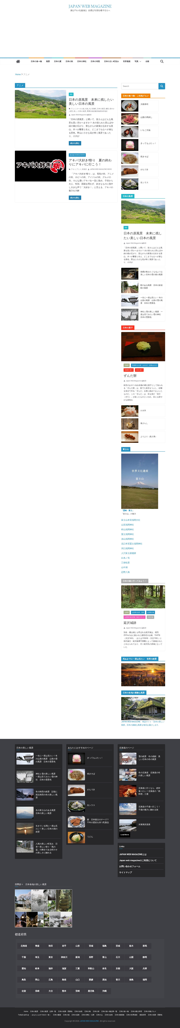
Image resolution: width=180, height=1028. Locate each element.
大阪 (131, 968)
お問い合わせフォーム (129, 866)
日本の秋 (69, 61)
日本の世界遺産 (131, 1015)
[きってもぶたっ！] (129, 145)
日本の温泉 (75, 1015)
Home (26, 1011)
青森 (37, 946)
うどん (90, 836)
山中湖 (124, 567)
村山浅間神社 (127, 529)
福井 (51, 968)
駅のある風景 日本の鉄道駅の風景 (151, 286)
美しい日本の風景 (80, 111)
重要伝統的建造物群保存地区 (97, 111)
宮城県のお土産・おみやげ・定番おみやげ (144, 365)
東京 (51, 957)
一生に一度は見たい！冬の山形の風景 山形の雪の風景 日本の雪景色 (151, 300)
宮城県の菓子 (129, 370)
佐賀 (24, 991)
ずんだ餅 (130, 376)
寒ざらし (144, 423)
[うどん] (76, 837)
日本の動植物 (119, 1015)
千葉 (24, 957)
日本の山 (99, 1015)
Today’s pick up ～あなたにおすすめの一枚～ (34, 1015)
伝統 (86, 109)
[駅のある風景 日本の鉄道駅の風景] (129, 287)
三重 (78, 968)
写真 (136, 61)
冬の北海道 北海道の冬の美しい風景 (149, 774)
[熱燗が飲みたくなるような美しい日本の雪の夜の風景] (129, 274)
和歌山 (91, 968)
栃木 (131, 946)
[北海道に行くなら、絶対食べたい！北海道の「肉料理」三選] (127, 792)
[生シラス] (129, 184)
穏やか (112, 109)
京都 (118, 968)
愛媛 (91, 979)
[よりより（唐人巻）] (129, 437)
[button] (139, 61)
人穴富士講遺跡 (128, 553)
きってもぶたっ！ (148, 143)
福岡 (145, 979)
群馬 (145, 946)
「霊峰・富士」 (127, 510)
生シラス (144, 182)
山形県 (127, 612)
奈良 (104, 968)
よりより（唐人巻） (148, 436)
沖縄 (104, 991)
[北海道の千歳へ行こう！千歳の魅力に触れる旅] (127, 809)
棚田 (107, 109)
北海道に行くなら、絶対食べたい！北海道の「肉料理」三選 (149, 791)
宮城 (91, 946)
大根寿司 (144, 104)
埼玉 (37, 957)
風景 (48, 61)
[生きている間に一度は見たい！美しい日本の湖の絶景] (25, 830)
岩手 (64, 946)
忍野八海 (125, 572)
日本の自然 (78, 1011)
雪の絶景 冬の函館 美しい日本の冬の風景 (149, 758)
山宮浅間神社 (127, 524)
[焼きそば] (129, 158)
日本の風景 (101, 109)
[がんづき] (129, 171)
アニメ (73, 109)
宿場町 (93, 109)
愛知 (24, 968)
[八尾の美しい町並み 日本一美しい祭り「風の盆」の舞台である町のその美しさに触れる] (25, 849)
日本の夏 (57, 61)
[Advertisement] (90, 37)
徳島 (131, 979)
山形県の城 (150, 612)
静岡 (145, 957)
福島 (104, 946)
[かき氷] (129, 411)
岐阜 (37, 968)
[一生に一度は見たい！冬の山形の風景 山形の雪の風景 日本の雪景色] (129, 301)
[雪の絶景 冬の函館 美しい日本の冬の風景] (127, 759)
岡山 (37, 979)
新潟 (78, 957)
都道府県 (143, 1015)
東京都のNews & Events (77, 155)
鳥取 (24, 979)
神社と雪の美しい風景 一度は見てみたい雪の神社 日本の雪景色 (151, 314)
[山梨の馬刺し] (129, 119)
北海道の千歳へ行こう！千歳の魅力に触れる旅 (149, 808)
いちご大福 (145, 130)
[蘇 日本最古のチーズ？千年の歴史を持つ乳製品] (76, 822)
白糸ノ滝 (125, 558)
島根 (64, 979)
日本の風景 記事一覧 (48, 1011)
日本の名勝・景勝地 (65, 1011)
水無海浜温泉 (144, 824)
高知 (104, 979)
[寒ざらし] (129, 424)
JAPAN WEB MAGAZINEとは (133, 854)
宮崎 (78, 991)
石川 (118, 957)
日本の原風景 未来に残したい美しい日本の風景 (143, 235)
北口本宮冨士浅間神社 (131, 543)
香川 (118, 979)
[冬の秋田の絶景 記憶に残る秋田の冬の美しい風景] (25, 795)
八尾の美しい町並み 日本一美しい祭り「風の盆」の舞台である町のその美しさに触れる (46, 848)
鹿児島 (91, 991)
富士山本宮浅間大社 (130, 520)
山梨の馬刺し (146, 117)
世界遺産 (126, 61)
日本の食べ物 (36, 61)
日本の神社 (81, 61)
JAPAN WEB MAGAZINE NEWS (101, 169)
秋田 (51, 946)
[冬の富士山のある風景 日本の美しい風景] (25, 813)
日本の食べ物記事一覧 (109, 1011)
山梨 (131, 957)
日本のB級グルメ (150, 1011)
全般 (147, 61)
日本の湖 (96, 1011)
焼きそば (144, 156)
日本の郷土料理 (136, 1011)
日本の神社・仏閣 (88, 1015)
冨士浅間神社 (127, 534)
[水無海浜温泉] (127, 825)
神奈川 (64, 957)
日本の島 (87, 1011)
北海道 (24, 946)
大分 (51, 991)
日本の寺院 (95, 61)
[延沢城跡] (143, 596)
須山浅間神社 (127, 539)
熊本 (64, 991)
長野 (91, 957)
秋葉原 (84, 169)
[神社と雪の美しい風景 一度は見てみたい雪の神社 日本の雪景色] (129, 315)
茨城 (118, 946)
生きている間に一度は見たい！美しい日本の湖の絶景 (46, 829)
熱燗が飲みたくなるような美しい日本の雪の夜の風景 (151, 273)
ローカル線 (80, 109)
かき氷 (143, 410)
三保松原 (125, 562)
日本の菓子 (139, 370)
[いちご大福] (129, 132)
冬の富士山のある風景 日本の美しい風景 (46, 811)
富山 (104, 957)
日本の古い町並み (111, 61)
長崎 (37, 991)
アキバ (73, 169)
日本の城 (150, 617)
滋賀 (64, 968)
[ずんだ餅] (143, 346)
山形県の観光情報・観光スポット (134, 617)
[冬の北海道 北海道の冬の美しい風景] (127, 775)
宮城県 (127, 365)
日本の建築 (57, 1015)
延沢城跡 (130, 623)
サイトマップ (125, 872)
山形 (78, 946)
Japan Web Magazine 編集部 (81, 115)
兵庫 (145, 968)
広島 (51, 979)
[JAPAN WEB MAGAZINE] (18, 61)
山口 (78, 979)
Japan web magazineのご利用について (138, 860)
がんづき (144, 169)
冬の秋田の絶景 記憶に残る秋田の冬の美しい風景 (46, 794)
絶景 (71, 111)
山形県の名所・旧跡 (138, 612)
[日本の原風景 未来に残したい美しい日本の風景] (143, 212)
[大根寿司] (129, 106)
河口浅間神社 (127, 548)
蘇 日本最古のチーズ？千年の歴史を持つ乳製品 (98, 821)
